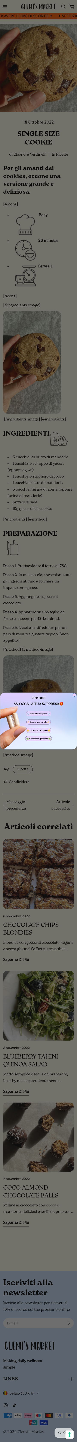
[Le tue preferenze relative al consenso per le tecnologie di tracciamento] (69, 1434)
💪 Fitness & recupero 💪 (38, 730)
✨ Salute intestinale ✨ (38, 722)
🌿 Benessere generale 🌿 (38, 738)
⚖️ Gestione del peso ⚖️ (38, 713)
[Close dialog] (74, 695)
